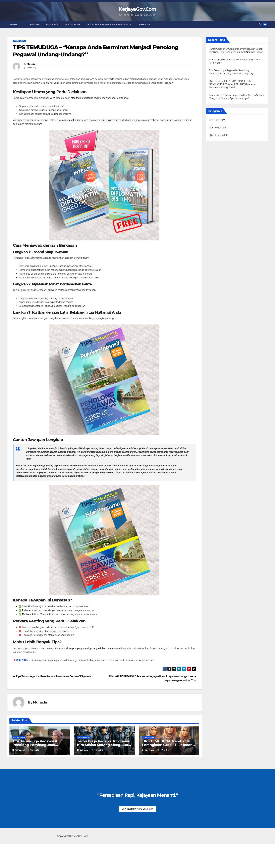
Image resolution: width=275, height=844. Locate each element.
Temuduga (144, 24)
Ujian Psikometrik (218, 135)
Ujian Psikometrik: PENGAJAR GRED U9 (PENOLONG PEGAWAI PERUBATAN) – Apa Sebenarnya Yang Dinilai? (232, 84)
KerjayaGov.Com (137, 9)
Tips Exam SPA (217, 120)
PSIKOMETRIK (72, 24)
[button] (260, 24)
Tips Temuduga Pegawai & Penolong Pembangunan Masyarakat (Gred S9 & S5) (34, 744)
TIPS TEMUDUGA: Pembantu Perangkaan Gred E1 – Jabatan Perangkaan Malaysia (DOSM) (167, 744)
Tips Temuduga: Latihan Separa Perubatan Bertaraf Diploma (53, 676)
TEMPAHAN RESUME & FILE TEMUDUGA (109, 24)
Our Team (52, 24)
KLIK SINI (21, 660)
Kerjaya (35, 24)
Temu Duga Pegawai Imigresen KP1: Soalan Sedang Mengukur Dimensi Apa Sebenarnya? (103, 744)
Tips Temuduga (19, 41)
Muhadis (31, 64)
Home (13, 24)
